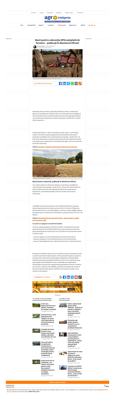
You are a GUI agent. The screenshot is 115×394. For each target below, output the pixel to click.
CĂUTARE (90, 25)
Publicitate (50, 12)
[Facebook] (60, 83)
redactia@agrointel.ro (101, 390)
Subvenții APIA (31, 25)
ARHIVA (83, 25)
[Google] (60, 277)
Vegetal (41, 25)
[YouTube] (76, 277)
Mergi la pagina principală (57, 382)
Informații (80, 12)
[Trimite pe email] (76, 83)
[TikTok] (80, 277)
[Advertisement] (57, 5)
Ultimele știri (64, 299)
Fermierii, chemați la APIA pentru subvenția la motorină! (57, 147)
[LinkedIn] (64, 83)
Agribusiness (72, 25)
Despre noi (10, 385)
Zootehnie (51, 25)
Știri (21, 25)
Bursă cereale (62, 25)
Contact (41, 12)
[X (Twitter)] (68, 83)
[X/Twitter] (72, 277)
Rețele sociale (69, 12)
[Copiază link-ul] (80, 83)
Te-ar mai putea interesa (41, 299)
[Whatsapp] (72, 83)
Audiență (58, 12)
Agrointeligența (11, 390)
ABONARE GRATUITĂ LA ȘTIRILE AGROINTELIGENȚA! (57, 285)
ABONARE (33, 12)
